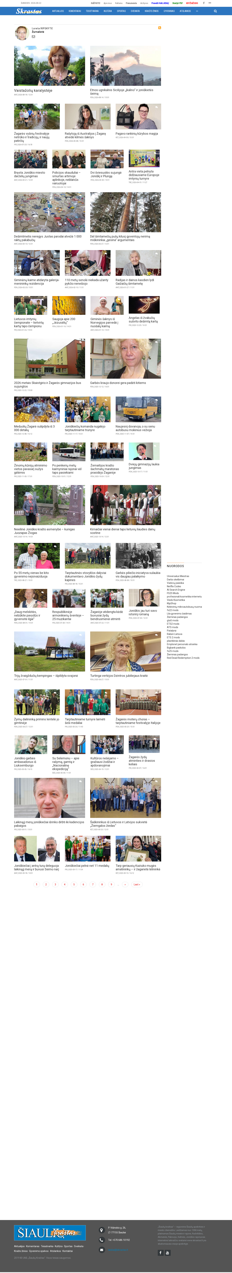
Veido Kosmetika (176, 600)
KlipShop (171, 603)
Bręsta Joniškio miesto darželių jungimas (29, 174)
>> (197, 11)
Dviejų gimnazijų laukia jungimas (144, 466)
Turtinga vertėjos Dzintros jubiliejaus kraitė (119, 675)
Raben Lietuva (174, 634)
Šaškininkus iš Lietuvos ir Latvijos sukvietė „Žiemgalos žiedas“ (118, 823)
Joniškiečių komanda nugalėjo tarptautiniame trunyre (85, 428)
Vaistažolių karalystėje (33, 90)
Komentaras (32, 1246)
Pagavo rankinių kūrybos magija (137, 133)
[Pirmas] (29, 11)
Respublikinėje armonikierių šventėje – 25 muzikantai (68, 615)
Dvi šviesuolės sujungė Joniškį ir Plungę (106, 174)
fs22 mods (173, 610)
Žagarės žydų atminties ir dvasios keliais (142, 760)
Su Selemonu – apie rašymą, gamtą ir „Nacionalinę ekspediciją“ (65, 763)
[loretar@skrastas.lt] (96, 36)
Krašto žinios (152, 11)
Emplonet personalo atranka (182, 644)
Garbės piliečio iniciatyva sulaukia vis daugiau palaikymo (138, 574)
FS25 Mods (173, 593)
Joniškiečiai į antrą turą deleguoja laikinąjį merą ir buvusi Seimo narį (36, 867)
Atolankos (185, 11)
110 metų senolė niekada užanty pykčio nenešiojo (86, 281)
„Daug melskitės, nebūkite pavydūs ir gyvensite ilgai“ (27, 615)
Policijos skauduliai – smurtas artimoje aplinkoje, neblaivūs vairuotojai (66, 178)
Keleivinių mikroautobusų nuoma (184, 606)
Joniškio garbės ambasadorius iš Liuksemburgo (25, 761)
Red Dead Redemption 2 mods (183, 658)
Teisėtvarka (92, 11)
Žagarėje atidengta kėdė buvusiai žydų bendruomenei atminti (107, 615)
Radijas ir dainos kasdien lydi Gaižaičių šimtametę (135, 281)
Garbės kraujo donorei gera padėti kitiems (118, 383)
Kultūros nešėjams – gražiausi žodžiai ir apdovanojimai (105, 761)
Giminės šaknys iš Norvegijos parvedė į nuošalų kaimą (104, 322)
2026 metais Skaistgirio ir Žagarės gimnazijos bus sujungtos (47, 384)
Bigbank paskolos (176, 647)
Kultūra (108, 11)
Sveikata (135, 11)
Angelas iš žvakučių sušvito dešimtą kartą (143, 319)
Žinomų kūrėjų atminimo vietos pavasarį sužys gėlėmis (30, 469)
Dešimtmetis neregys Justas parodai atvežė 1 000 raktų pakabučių (48, 238)
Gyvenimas (169, 11)
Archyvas (144, 3)
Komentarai (75, 11)
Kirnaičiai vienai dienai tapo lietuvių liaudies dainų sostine (122, 531)
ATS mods (172, 627)
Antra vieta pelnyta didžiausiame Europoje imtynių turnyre (144, 175)
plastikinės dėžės (176, 640)
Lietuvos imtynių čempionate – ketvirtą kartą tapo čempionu (29, 322)
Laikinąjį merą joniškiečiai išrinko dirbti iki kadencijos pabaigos (49, 823)
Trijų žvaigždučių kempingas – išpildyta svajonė (46, 675)
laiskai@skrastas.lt (118, 1249)
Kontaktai (68, 1251)
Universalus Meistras (178, 576)
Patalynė (171, 630)
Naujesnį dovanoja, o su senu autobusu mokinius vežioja (135, 428)
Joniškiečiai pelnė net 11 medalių (87, 865)
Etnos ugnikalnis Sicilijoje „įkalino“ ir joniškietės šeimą (121, 91)
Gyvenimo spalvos (39, 1251)
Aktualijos (58, 11)
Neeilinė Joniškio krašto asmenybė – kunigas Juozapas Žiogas (44, 531)
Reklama (118, 3)
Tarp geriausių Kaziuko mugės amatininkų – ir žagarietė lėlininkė (138, 867)
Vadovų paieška (175, 583)
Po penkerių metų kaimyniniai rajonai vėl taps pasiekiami (67, 469)
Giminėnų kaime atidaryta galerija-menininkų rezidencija (36, 281)
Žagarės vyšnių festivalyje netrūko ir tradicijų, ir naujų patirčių (31, 137)
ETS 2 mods (173, 637)
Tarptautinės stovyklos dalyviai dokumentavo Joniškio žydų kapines (85, 576)
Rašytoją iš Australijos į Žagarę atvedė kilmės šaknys (85, 135)
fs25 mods (173, 651)
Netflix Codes (174, 586)
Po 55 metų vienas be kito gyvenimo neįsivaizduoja (31, 574)
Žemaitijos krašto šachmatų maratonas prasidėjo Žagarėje (105, 469)
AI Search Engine (176, 589)
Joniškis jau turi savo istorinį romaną (143, 612)
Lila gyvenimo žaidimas (179, 613)
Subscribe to (159, 27)
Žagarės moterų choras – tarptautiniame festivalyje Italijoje (138, 721)
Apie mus (108, 3)
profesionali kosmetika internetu (184, 596)
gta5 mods (173, 620)
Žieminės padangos (177, 617)
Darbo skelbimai (175, 579)
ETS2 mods (173, 623)
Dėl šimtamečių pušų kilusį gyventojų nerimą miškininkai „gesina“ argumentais (120, 238)
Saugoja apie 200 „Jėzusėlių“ (63, 320)
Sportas (121, 11)
